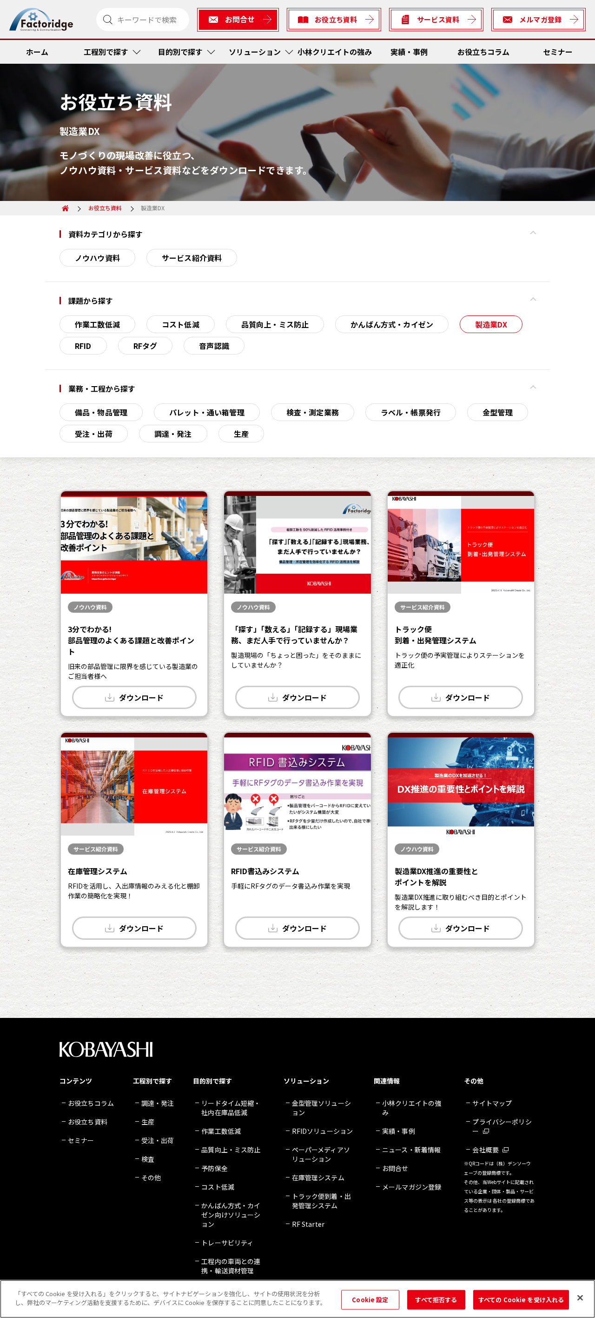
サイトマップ (492, 1103)
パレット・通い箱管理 (207, 412)
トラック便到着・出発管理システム (321, 1200)
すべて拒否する (436, 1299)
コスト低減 (180, 324)
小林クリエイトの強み (335, 51)
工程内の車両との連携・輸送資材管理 (230, 1266)
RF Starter (308, 1224)
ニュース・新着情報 (411, 1149)
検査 (147, 1159)
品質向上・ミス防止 (275, 324)
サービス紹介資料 (192, 257)
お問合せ (395, 1168)
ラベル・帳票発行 (411, 412)
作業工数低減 (97, 324)
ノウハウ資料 (97, 257)
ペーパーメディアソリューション (321, 1154)
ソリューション (255, 51)
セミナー (558, 51)
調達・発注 (173, 433)
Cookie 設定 (370, 1299)
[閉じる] (580, 1297)
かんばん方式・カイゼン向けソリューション (230, 1215)
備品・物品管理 (101, 412)
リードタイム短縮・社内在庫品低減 (230, 1107)
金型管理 (498, 412)
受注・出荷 (93, 433)
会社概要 (485, 1149)
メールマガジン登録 (411, 1186)
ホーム (37, 51)
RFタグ (145, 345)
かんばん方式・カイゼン (391, 324)
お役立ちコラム (483, 51)
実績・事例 (409, 51)
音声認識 (214, 345)
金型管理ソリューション (321, 1107)
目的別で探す (180, 51)
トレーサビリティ (227, 1242)
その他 (151, 1177)
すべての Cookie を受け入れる (521, 1299)
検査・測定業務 (312, 412)
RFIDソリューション (322, 1131)
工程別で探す (106, 51)
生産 (241, 433)
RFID (83, 345)
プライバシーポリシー (501, 1126)
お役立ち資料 (105, 208)
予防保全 (214, 1168)
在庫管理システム (318, 1177)
